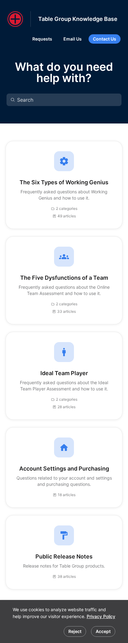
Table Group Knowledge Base (77, 19)
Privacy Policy (101, 616)
